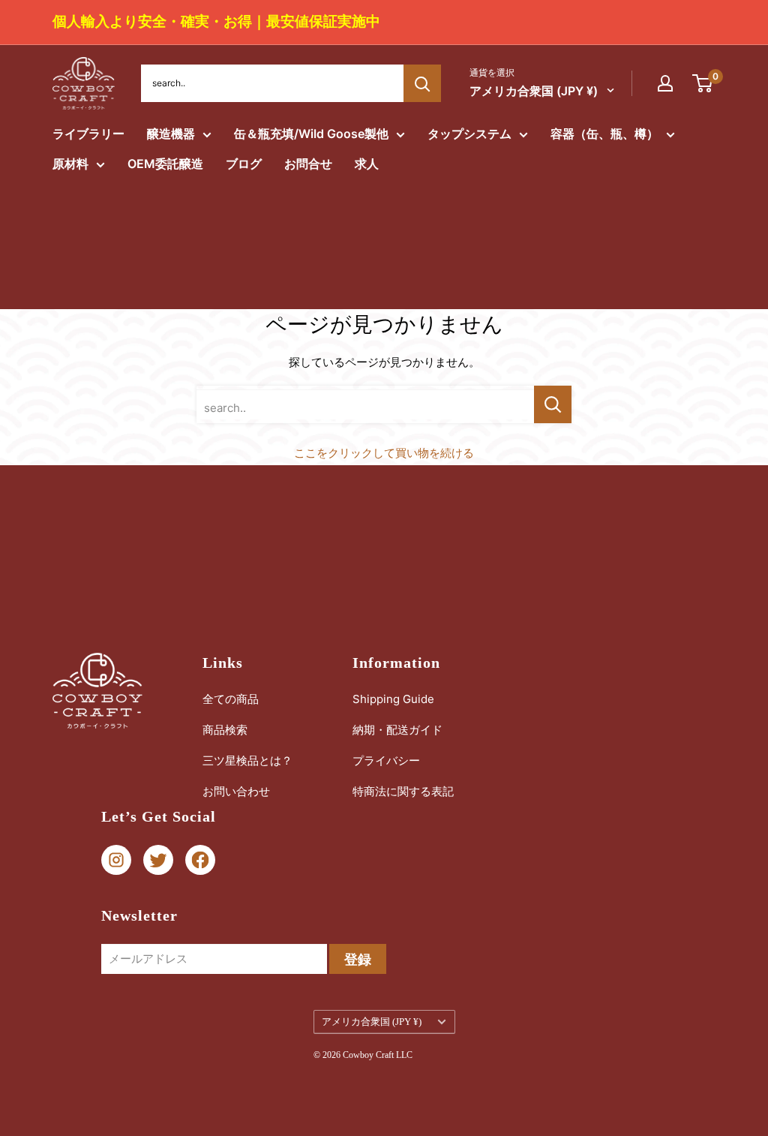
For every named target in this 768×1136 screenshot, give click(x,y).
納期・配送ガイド (397, 730)
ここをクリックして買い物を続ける (384, 453)
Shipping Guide (393, 699)
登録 (357, 959)
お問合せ (308, 163)
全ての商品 (230, 699)
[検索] (422, 83)
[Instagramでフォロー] (116, 860)
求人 (367, 163)
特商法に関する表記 (403, 791)
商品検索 (225, 730)
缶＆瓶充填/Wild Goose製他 (311, 133)
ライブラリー (88, 133)
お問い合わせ (236, 791)
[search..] (553, 404)
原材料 (70, 163)
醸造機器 (171, 133)
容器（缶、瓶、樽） (604, 133)
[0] (703, 83)
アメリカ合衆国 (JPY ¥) (372, 1022)
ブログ (244, 163)
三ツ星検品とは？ (247, 760)
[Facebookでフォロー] (200, 860)
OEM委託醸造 (165, 163)
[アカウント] (665, 83)
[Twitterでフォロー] (158, 860)
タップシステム (470, 133)
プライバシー (386, 760)
